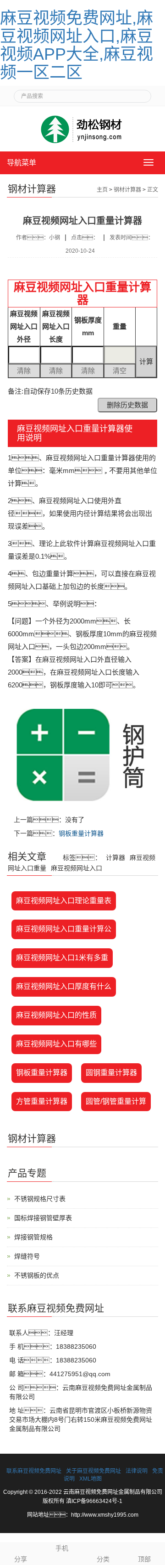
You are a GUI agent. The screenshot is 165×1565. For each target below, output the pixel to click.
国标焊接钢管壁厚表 (43, 1218)
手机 (61, 1548)
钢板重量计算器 (81, 833)
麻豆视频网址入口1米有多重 (62, 958)
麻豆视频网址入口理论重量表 (63, 901)
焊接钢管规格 (33, 1237)
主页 (102, 190)
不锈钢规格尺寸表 (40, 1198)
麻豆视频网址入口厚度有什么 (63, 986)
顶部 (144, 1559)
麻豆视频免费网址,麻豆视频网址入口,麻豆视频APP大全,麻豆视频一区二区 (76, 45)
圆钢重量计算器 (111, 1072)
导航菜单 (21, 162)
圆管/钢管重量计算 (116, 1101)
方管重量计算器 (41, 1101)
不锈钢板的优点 (36, 1275)
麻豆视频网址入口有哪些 (56, 1044)
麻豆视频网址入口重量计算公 (63, 929)
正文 (152, 190)
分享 (20, 1559)
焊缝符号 (27, 1256)
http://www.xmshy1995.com (104, 1515)
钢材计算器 (127, 190)
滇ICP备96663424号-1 (94, 1501)
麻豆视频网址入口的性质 (56, 1015)
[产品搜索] (141, 93)
